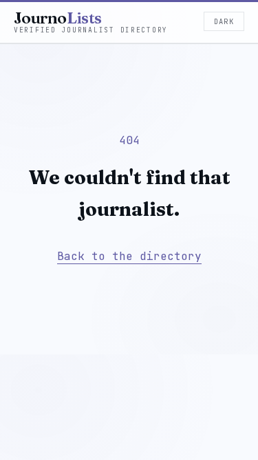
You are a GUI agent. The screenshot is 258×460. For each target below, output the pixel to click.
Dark (224, 21)
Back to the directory (129, 256)
